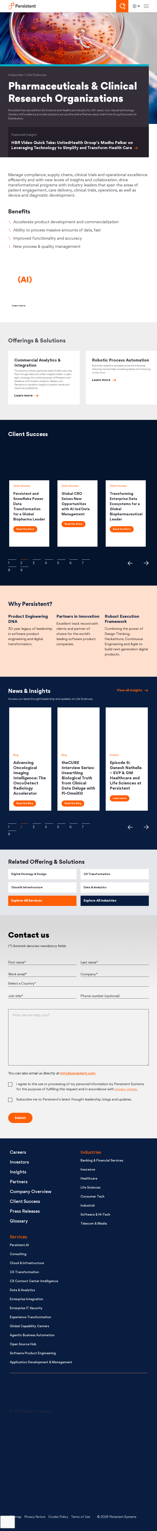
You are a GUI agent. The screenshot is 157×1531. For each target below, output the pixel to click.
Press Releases (25, 1211)
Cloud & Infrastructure (27, 887)
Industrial (88, 1205)
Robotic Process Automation (120, 360)
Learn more (18, 306)
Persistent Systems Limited (22, 6)
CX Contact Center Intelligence (34, 1281)
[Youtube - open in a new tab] (40, 1464)
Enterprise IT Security (26, 1308)
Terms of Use (80, 1517)
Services (18, 1237)
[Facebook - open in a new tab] (105, 1464)
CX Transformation (97, 874)
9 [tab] (24, 566)
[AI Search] (122, 6)
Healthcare (89, 1178)
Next (146, 563)
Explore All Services (26, 900)
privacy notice (126, 1089)
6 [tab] (74, 559)
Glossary (19, 1221)
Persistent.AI (19, 1245)
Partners (19, 1182)
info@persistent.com (77, 1073)
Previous (129, 563)
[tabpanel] (30, 495)
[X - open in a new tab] (105, 1434)
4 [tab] (49, 559)
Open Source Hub (23, 1344)
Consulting (18, 1254)
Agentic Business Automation (32, 1335)
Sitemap (15, 1517)
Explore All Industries (100, 900)
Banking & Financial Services (102, 1160)
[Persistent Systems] (23, 1393)
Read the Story (25, 529)
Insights (18, 1172)
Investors (19, 1162)
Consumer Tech (92, 1196)
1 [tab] (12, 559)
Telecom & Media (94, 1223)
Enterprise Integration (26, 1299)
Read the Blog (24, 803)
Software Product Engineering (33, 1353)
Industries (91, 1152)
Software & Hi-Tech (95, 1214)
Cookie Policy (58, 1517)
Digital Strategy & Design (28, 874)
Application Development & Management (41, 1362)
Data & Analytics (95, 887)
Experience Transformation (30, 1317)
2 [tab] (24, 559)
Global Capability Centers (29, 1326)
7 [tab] (86, 559)
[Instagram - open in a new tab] (40, 1495)
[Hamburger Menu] (146, 6)
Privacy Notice (34, 1517)
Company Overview (31, 1192)
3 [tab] (37, 559)
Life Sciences (90, 1187)
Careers (18, 1152)
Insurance (88, 1169)
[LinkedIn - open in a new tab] (40, 1434)
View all (129, 690)
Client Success (25, 1202)
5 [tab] (61, 559)
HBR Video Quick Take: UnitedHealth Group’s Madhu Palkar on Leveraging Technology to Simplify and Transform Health (72, 145)
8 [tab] (12, 566)
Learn (23, 395)
